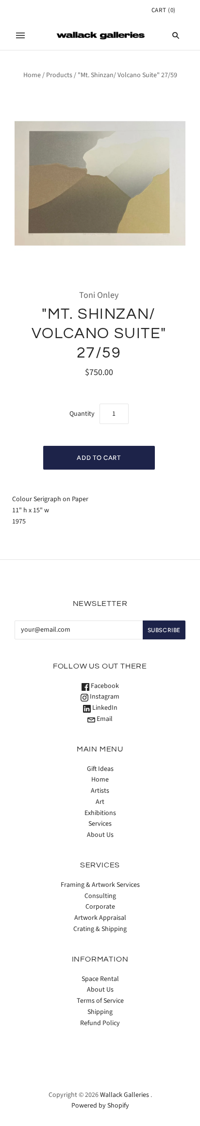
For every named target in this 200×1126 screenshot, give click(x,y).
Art (100, 802)
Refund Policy (100, 1023)
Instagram (103, 697)
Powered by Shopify (100, 1105)
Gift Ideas (100, 769)
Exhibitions (100, 813)
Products (59, 75)
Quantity (82, 414)
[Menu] (20, 35)
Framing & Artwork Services (100, 885)
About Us (100, 835)
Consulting (100, 896)
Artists (100, 791)
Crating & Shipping (100, 929)
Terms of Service (100, 1001)
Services (100, 824)
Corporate (100, 907)
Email (104, 719)
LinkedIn (104, 708)
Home (32, 75)
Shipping (100, 1012)
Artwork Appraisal (100, 918)
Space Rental (100, 979)
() (163, 10)
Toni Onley (98, 295)
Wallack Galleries (124, 1095)
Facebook (104, 686)
